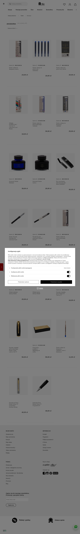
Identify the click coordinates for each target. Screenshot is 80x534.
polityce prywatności (48, 257)
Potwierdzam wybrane (23, 282)
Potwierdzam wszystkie (56, 282)
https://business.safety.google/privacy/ (18, 260)
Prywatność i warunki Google (43, 259)
